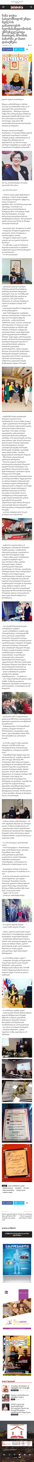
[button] (31, 7)
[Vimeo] (25, 1455)
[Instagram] (14, 1455)
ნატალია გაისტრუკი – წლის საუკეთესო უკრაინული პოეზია (25, 1216)
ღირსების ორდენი (7, 1192)
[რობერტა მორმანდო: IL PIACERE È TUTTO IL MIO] (5, 1388)
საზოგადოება (14, 1414)
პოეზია (13, 1399)
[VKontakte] (30, 1455)
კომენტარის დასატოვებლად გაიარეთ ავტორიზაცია (17, 1234)
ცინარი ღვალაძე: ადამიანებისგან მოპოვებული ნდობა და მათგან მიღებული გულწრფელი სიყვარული (21, 1408)
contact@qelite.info (23, 1450)
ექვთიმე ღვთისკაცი (8, 1188)
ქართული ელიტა (20, 1190)
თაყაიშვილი (18, 1188)
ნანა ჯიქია (26, 1188)
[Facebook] (9, 1455)
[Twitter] (19, 1455)
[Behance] (4, 1455)
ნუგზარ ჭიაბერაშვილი (8, 1190)
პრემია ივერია (14, 1390)
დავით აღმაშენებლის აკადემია (16, 1185)
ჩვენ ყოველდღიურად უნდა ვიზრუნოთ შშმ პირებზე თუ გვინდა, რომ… (9, 1217)
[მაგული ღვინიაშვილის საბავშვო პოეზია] (5, 1397)
